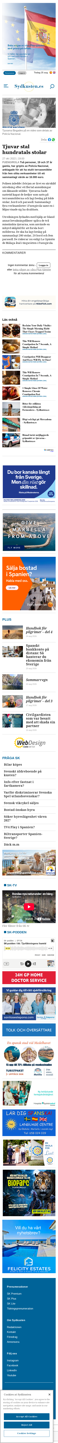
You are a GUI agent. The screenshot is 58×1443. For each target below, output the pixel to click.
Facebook (12, 1365)
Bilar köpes (13, 765)
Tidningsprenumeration (20, 1308)
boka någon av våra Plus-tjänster (32, 269)
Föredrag (12, 1336)
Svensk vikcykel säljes (21, 803)
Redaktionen (14, 1327)
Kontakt (11, 1332)
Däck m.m (11, 844)
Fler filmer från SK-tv (15, 926)
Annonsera (13, 1341)
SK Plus (11, 1298)
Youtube (11, 1375)
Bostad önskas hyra (19, 810)
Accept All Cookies (26, 1416)
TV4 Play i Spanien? (19, 827)
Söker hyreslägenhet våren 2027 (25, 819)
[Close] (49, 1394)
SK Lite (11, 1303)
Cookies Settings (26, 1433)
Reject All (26, 1424)
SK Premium (14, 1293)
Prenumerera (9, 73)
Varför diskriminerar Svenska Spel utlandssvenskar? (28, 794)
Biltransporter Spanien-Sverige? (23, 836)
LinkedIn (12, 1370)
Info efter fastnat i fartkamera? (19, 784)
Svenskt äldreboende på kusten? (23, 773)
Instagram (13, 1360)
